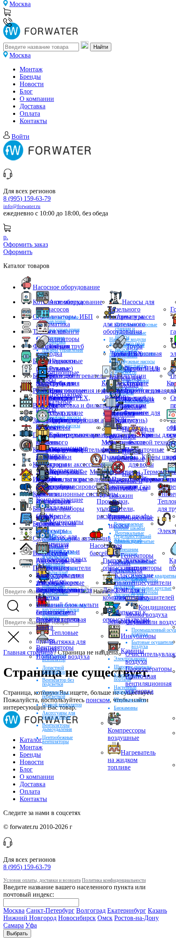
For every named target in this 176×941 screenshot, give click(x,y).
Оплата (30, 113)
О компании (37, 98)
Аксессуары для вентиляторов (58, 715)
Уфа (31, 925)
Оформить (17, 251)
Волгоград (91, 910)
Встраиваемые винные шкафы (129, 526)
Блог (26, 91)
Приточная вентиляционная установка (148, 683)
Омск (105, 917)
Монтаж (31, 69)
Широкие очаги (130, 700)
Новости (32, 83)
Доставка (32, 106)
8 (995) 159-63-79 (27, 198)
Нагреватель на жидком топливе (132, 760)
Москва (20, 3)
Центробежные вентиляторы (57, 739)
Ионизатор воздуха (63, 656)
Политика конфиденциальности (114, 880)
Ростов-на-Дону (136, 917)
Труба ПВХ (126, 353)
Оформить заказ (25, 244)
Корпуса (126, 420)
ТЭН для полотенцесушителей (144, 593)
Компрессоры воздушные (127, 734)
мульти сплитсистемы (56, 520)
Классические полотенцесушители (143, 579)
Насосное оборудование (66, 287)
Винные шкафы (130, 516)
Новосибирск (77, 917)
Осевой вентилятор (62, 704)
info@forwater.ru (22, 206)
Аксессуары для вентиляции (58, 564)
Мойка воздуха (146, 614)
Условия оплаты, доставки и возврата (42, 880)
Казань (157, 910)
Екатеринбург (126, 910)
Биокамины (126, 708)
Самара (13, 925)
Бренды (30, 76)
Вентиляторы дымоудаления (57, 727)
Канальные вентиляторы (143, 564)
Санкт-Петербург (50, 910)
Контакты (33, 120)
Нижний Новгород (29, 917)
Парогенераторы (148, 668)
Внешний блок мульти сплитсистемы (67, 608)
